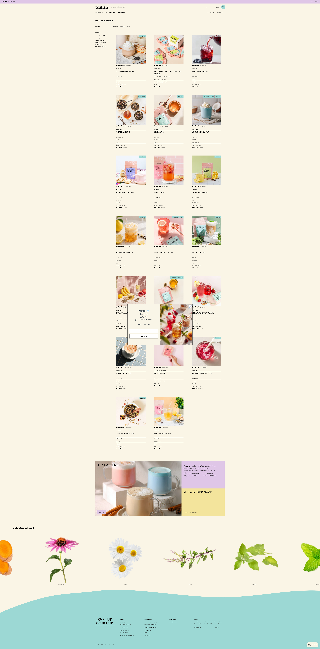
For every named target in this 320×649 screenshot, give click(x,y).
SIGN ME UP (144, 336)
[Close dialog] (190, 306)
